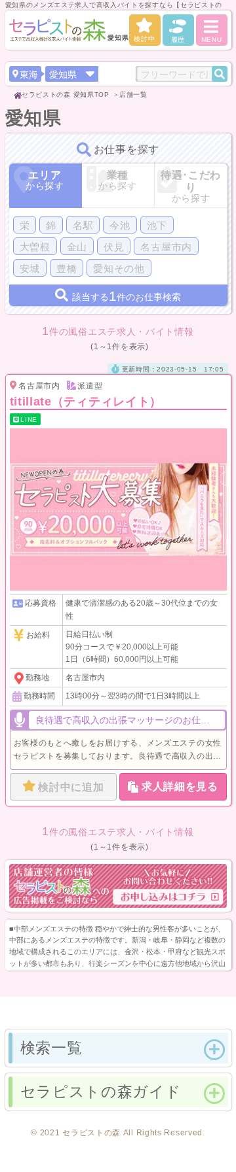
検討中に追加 (71, 787)
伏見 (114, 246)
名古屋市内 (166, 246)
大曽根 (35, 246)
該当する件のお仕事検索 (126, 295)
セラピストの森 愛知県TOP (65, 94)
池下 (157, 225)
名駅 (83, 225)
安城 (30, 268)
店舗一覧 (133, 94)
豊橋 (66, 268)
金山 (77, 246)
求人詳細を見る (180, 786)
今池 (119, 225)
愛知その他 (119, 268)
